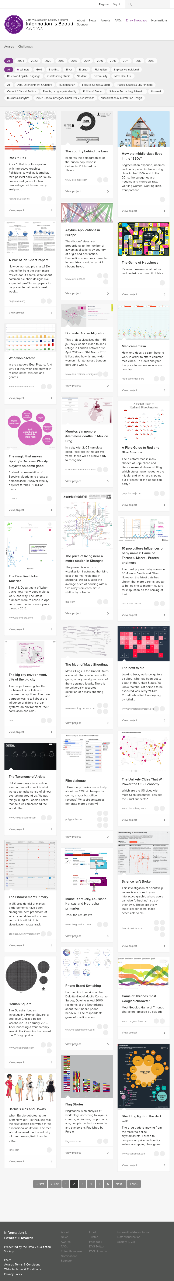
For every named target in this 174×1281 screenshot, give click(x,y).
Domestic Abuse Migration (85, 333)
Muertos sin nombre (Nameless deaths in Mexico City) (86, 436)
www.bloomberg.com (21, 617)
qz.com (13, 498)
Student (82, 76)
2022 (48, 61)
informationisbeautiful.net (133, 1232)
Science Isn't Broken (137, 881)
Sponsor (82, 24)
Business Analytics (18, 98)
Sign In (117, 4)
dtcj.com (70, 601)
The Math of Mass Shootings (86, 664)
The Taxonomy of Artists (27, 777)
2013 (138, 61)
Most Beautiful (123, 76)
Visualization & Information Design (121, 98)
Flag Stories (74, 1104)
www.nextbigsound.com (22, 817)
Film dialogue (75, 781)
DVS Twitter (96, 1246)
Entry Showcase (136, 20)
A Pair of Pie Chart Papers (29, 260)
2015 (113, 61)
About (65, 1232)
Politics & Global (92, 91)
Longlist (43, 198)
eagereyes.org (17, 301)
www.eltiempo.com (76, 179)
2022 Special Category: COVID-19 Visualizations (65, 98)
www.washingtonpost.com (78, 708)
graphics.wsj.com (131, 493)
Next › (119, 1184)
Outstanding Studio (58, 76)
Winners (24, 69)
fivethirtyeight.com (132, 928)
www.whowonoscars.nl (22, 386)
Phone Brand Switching (83, 986)
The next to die (133, 668)
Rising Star (100, 69)
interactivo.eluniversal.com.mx (78, 469)
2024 (20, 61)
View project (16, 210)
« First (40, 1184)
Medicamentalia (134, 346)
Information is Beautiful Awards (42, 24)
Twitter (7, 4)
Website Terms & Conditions (22, 1269)
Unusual (156, 91)
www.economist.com (134, 1153)
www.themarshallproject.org (135, 708)
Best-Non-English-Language (23, 76)
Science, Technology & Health (126, 91)
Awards (106, 20)
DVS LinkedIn (98, 1251)
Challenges (25, 46)
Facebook (13, 4)
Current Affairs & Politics (21, 91)
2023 (34, 61)
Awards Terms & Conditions (22, 1264)
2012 (151, 61)
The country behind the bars (86, 151)
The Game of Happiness (140, 262)
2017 (87, 61)
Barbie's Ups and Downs (27, 1109)
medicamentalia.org (133, 378)
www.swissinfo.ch (75, 278)
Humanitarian (67, 85)
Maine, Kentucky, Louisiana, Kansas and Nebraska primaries (86, 904)
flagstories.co (73, 1141)
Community (100, 76)
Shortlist (54, 69)
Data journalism (49, 198)
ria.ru (11, 720)
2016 (100, 61)
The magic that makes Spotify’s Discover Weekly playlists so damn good (28, 461)
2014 (126, 61)
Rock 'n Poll (17, 158)
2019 (61, 61)
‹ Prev (55, 1184)
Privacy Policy (13, 1274)
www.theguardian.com (78, 924)
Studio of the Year (105, 825)
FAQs (118, 20)
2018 (74, 61)
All (8, 61)
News (93, 20)
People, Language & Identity (59, 91)
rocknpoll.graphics (19, 198)
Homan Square (20, 1004)
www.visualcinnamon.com (78, 1029)
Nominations (159, 20)
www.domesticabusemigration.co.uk (78, 374)
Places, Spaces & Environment (135, 85)
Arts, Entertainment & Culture (34, 85)
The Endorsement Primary (28, 897)
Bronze (83, 69)
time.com (14, 1149)
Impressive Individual (126, 69)
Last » (134, 1184)
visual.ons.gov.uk (131, 603)
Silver (69, 69)
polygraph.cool (73, 819)
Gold (39, 69)
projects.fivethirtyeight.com (22, 933)
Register (104, 4)
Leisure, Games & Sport (96, 85)
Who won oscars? (22, 358)
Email (92, 1232)
